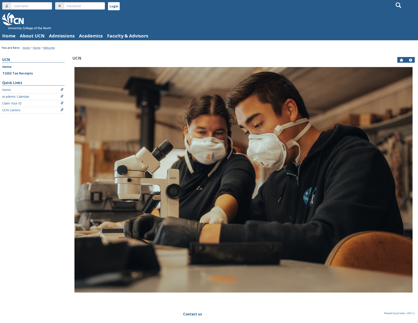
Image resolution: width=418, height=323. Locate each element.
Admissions (62, 36)
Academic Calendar (15, 96)
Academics (91, 36)
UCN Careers (11, 110)
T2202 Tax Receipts (17, 73)
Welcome (49, 48)
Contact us (192, 314)
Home (8, 36)
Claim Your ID (12, 103)
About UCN (32, 36)
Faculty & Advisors (127, 36)
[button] (410, 60)
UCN (6, 59)
